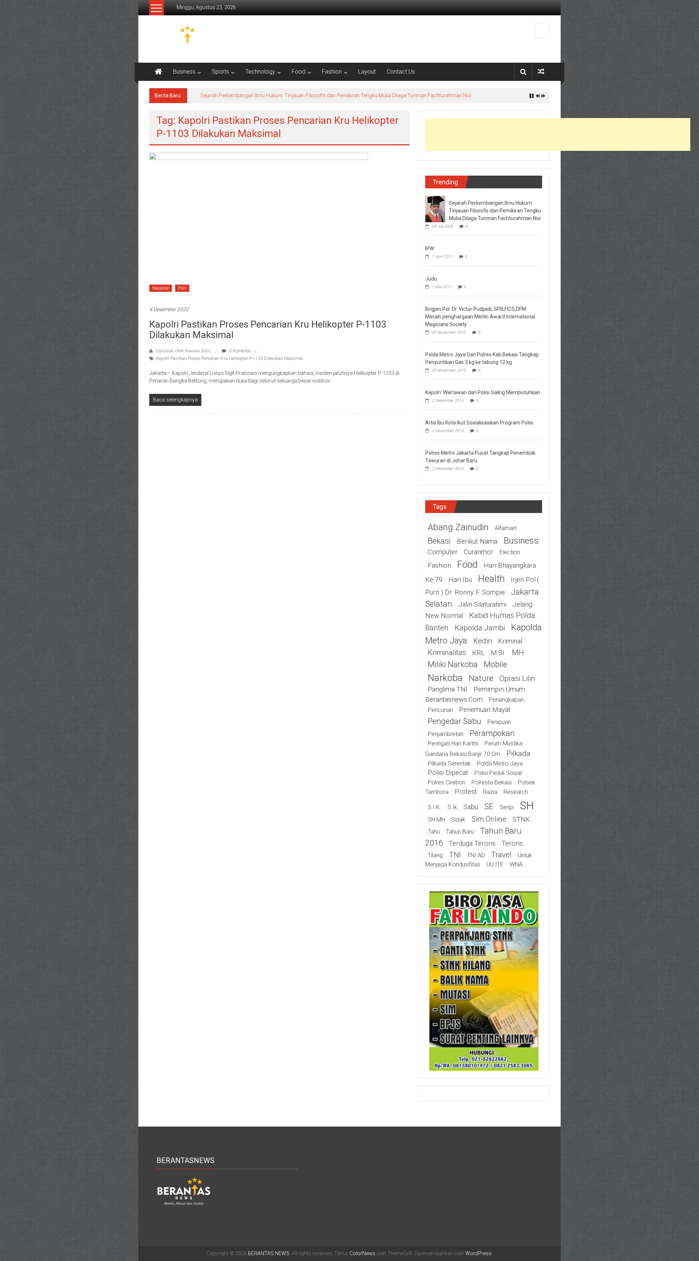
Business (184, 71)
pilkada (518, 753)
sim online (488, 819)
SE (488, 806)
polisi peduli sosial (498, 772)
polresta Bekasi (491, 782)
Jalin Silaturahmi (482, 604)
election (509, 552)
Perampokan (492, 733)
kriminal (510, 641)
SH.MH (436, 819)
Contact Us (401, 71)
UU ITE (494, 864)
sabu (470, 807)
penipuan (499, 721)
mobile (495, 664)
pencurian (440, 709)
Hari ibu (460, 580)
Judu (431, 279)
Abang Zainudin (458, 527)
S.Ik (452, 807)
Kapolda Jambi (480, 627)
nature (481, 678)
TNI (455, 854)
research (515, 791)
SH (527, 805)
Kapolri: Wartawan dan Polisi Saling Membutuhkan (482, 392)
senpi (506, 807)
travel (501, 854)
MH (518, 652)
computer (443, 552)
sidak (458, 819)
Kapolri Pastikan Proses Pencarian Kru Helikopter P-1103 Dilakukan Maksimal (268, 329)
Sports (220, 71)
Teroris (512, 843)
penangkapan (506, 699)
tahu (434, 831)
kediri (482, 641)
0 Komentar (239, 350)
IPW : (430, 248)
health (491, 578)
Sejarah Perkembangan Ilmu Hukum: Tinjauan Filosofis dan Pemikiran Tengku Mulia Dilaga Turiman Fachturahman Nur (335, 95)
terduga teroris (472, 843)
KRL (478, 653)
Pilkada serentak (449, 763)
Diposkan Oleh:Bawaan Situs (183, 350)
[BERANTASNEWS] (184, 1191)
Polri (182, 288)
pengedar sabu (454, 721)
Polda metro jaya (500, 763)
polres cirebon (446, 782)
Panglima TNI (447, 689)
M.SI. (498, 653)
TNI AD (476, 855)
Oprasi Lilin (517, 678)
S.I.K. (434, 807)
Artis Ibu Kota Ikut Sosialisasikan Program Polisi (479, 423)
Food (298, 71)
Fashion (332, 71)
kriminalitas (447, 652)
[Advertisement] (557, 134)
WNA (516, 864)
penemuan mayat (484, 710)
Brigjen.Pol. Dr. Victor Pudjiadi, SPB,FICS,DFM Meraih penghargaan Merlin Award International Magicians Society (480, 316)
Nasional (160, 288)
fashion (439, 565)
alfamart (506, 528)
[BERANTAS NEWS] (158, 72)
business (521, 540)
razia (490, 791)
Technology (260, 71)
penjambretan (445, 734)
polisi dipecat (448, 773)
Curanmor (478, 552)
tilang (435, 855)
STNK (521, 819)
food (467, 564)
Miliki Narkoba (453, 664)
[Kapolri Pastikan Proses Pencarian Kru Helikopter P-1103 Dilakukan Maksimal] (258, 225)
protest (466, 792)
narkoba (445, 677)
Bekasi (439, 540)
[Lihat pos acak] (541, 71)
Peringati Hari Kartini (453, 743)
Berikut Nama (477, 541)
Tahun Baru (460, 831)
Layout (367, 71)
